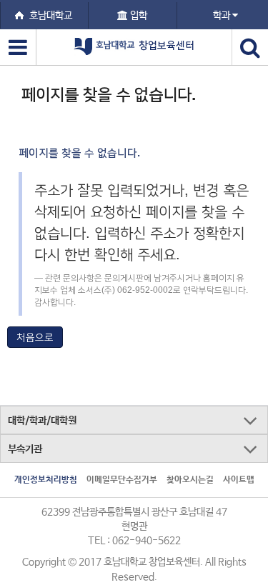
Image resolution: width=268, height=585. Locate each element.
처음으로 (35, 337)
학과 (222, 15)
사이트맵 (238, 480)
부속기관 (25, 449)
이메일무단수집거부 (121, 480)
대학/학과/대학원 (42, 420)
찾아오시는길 (190, 480)
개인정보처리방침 (45, 480)
